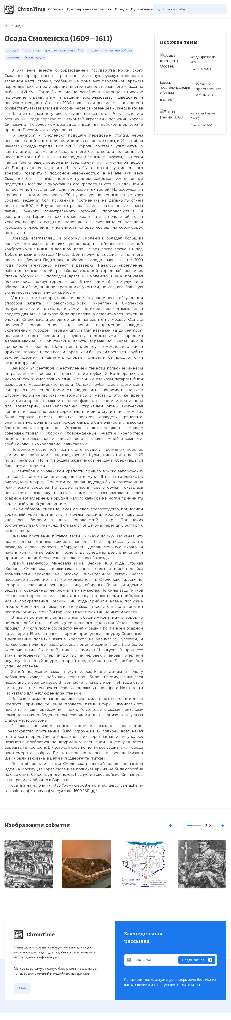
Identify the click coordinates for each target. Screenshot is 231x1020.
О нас (22, 988)
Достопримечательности (89, 9)
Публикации (142, 9)
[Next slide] (222, 825)
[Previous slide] (171, 825)
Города (121, 9)
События (55, 9)
